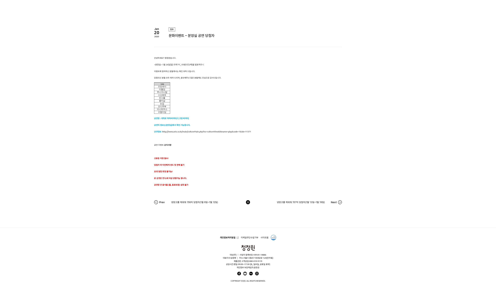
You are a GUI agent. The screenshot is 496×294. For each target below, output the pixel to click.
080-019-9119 (255, 261)
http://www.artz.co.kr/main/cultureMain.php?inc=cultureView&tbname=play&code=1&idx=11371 (206, 131)
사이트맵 (264, 237)
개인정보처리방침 (227, 237)
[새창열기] (239, 273)
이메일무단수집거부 (249, 237)
